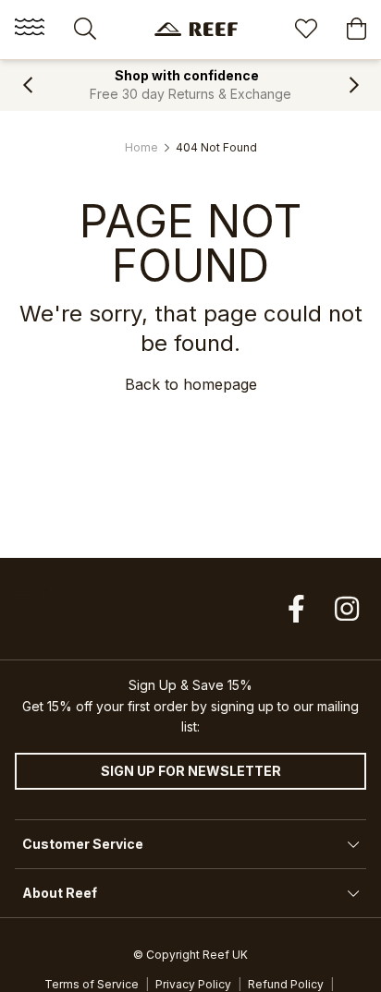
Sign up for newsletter (191, 771)
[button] (27, 85)
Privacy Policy (193, 984)
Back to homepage (191, 384)
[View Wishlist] (306, 31)
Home (141, 147)
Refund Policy (286, 984)
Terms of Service (91, 984)
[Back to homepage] (196, 29)
